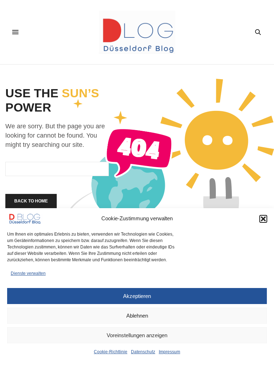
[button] (263, 218)
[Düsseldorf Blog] (137, 32)
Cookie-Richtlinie (110, 351)
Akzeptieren (137, 296)
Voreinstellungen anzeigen (137, 335)
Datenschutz (143, 351)
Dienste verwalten (28, 273)
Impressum (169, 351)
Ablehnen (137, 316)
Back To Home (31, 201)
